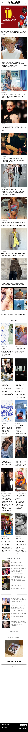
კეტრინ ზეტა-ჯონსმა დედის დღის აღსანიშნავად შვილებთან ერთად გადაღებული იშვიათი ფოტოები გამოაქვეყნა (18, 571)
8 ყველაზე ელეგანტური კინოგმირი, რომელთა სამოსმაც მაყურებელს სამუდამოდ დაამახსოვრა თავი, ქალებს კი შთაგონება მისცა (7, 390)
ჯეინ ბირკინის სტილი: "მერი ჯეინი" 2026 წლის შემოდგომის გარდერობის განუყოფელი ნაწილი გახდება (14, 96)
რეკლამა (4, 727)
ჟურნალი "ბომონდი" (14, 638)
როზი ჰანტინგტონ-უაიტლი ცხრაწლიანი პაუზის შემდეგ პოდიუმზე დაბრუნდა (18, 600)
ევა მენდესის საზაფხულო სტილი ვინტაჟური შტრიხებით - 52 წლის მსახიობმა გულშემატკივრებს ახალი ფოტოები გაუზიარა (13, 224)
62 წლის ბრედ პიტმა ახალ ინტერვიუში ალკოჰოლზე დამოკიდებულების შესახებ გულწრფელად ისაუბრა (12, 160)
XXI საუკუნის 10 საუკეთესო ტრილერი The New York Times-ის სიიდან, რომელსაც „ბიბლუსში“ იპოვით (13, 33)
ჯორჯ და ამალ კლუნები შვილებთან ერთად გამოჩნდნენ (6, 463)
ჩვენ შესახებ (5, 724)
